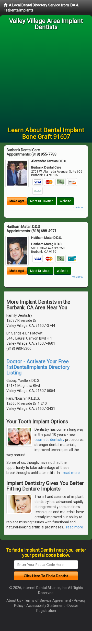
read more (71, 473)
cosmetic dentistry (49, 440)
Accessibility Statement (45, 606)
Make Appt (16, 201)
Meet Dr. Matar (40, 271)
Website (65, 201)
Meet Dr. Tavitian (41, 201)
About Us (13, 600)
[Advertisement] (46, 78)
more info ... (78, 207)
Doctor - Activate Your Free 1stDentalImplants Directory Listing (38, 367)
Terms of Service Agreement (47, 600)
